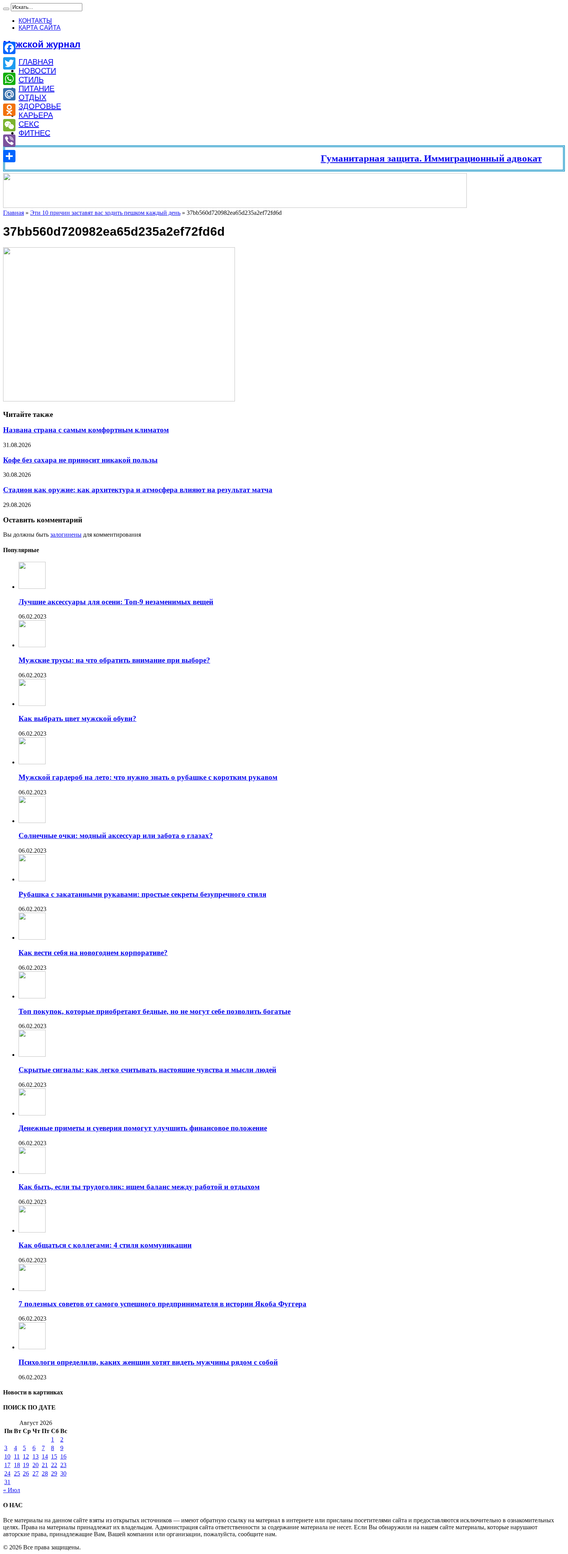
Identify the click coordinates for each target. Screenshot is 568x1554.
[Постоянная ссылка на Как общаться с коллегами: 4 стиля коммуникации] (32, 1230)
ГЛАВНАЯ (36, 62)
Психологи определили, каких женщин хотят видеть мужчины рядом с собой (148, 1362)
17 (7, 1465)
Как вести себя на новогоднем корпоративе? (93, 953)
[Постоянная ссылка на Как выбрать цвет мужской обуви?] (32, 703)
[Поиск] (6, 9)
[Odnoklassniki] (9, 109)
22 (54, 1465)
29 (54, 1473)
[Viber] (9, 140)
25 (17, 1473)
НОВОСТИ (37, 70)
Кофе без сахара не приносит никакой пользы (80, 460)
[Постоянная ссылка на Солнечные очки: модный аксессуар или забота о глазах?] (32, 821)
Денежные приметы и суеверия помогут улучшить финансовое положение (143, 1128)
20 (35, 1465)
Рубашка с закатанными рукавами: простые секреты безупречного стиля (142, 894)
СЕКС (29, 124)
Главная (13, 212)
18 (17, 1465)
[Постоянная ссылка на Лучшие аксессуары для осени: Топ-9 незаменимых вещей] (32, 586)
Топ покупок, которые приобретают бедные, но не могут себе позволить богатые (155, 1011)
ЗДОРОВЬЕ (40, 106)
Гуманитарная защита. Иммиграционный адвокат (411, 158)
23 (63, 1465)
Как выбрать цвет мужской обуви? (77, 718)
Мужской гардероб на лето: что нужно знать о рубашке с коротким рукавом (148, 777)
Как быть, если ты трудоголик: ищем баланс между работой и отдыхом (139, 1187)
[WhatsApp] (9, 79)
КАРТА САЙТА (40, 27)
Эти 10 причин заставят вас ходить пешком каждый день (105, 212)
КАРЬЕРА (36, 115)
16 (63, 1456)
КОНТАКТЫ (35, 20)
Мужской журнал (41, 44)
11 (17, 1456)
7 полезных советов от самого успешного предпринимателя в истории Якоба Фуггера (162, 1304)
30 (63, 1473)
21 (45, 1465)
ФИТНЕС (34, 133)
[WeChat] (9, 125)
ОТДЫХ (32, 97)
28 (45, 1473)
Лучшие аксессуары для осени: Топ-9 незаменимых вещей (116, 602)
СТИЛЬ (31, 79)
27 (35, 1473)
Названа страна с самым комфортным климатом (86, 430)
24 (7, 1473)
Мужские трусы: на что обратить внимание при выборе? (114, 660)
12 (26, 1456)
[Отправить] (9, 156)
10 (7, 1456)
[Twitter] (9, 63)
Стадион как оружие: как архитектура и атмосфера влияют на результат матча (137, 490)
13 (35, 1456)
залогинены (66, 534)
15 (54, 1456)
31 (7, 1482)
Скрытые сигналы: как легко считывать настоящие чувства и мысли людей (147, 1070)
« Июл (11, 1490)
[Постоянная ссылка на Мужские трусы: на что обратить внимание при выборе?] (32, 645)
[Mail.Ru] (9, 94)
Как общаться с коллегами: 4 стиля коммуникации (105, 1245)
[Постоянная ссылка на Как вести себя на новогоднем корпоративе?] (32, 937)
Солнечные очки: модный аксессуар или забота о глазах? (116, 835)
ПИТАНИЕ (36, 88)
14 (45, 1456)
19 (26, 1465)
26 (26, 1473)
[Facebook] (9, 48)
